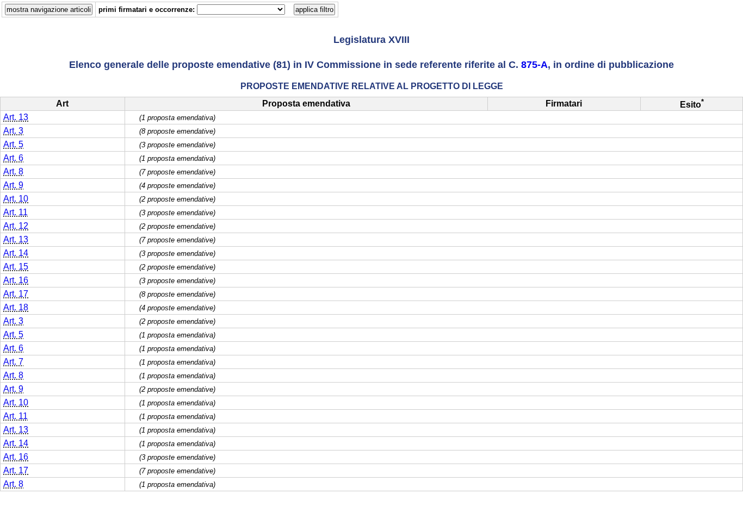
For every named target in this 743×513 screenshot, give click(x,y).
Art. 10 (15, 198)
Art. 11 (15, 212)
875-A (534, 64)
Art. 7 (13, 361)
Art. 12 (15, 225)
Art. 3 (13, 130)
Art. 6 (13, 157)
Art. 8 (13, 171)
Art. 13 (15, 117)
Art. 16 (15, 280)
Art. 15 (15, 266)
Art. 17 (15, 293)
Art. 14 (15, 253)
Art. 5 (13, 144)
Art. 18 (15, 307)
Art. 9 (13, 185)
